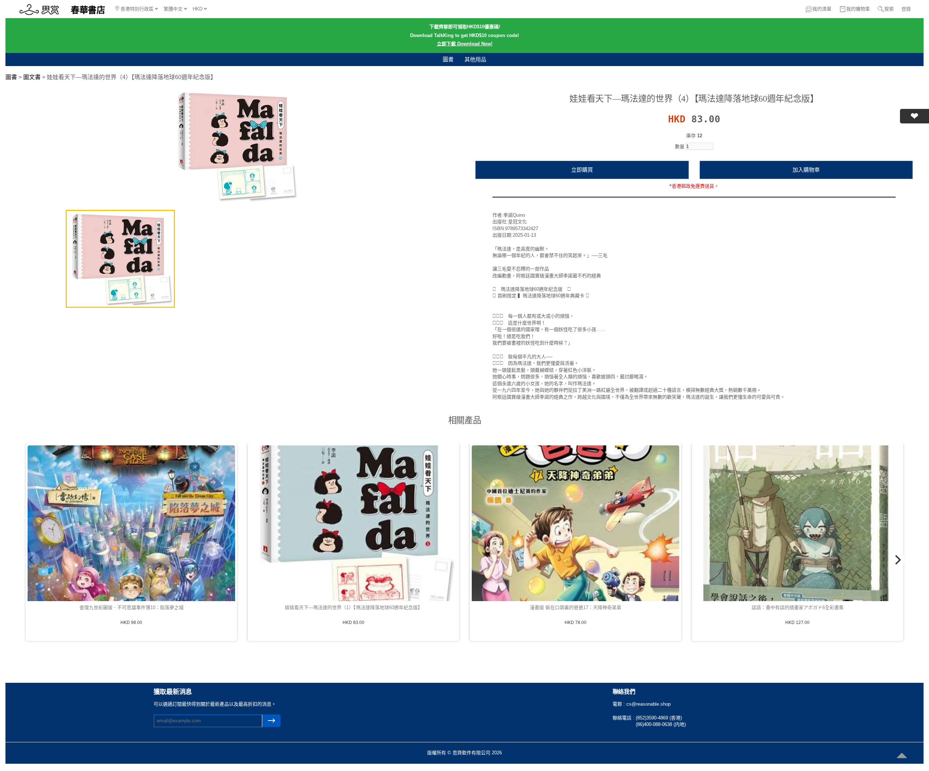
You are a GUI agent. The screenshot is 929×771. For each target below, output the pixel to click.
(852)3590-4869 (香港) (659, 718)
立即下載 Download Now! (464, 43)
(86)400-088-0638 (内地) (661, 724)
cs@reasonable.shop (648, 704)
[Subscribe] (271, 720)
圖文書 (32, 77)
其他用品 (475, 59)
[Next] (897, 560)
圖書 (448, 59)
